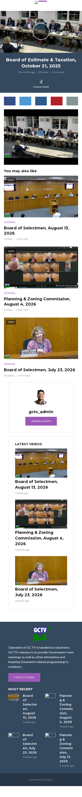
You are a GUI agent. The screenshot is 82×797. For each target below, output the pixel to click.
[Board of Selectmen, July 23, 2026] (41, 570)
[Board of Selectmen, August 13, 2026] (41, 463)
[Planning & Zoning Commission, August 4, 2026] (41, 514)
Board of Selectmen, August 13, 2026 (36, 231)
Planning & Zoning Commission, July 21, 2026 (66, 748)
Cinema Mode (41, 87)
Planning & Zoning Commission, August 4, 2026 (37, 302)
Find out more (24, 677)
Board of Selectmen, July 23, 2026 (39, 370)
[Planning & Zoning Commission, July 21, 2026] (50, 736)
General (10, 222)
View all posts (41, 421)
